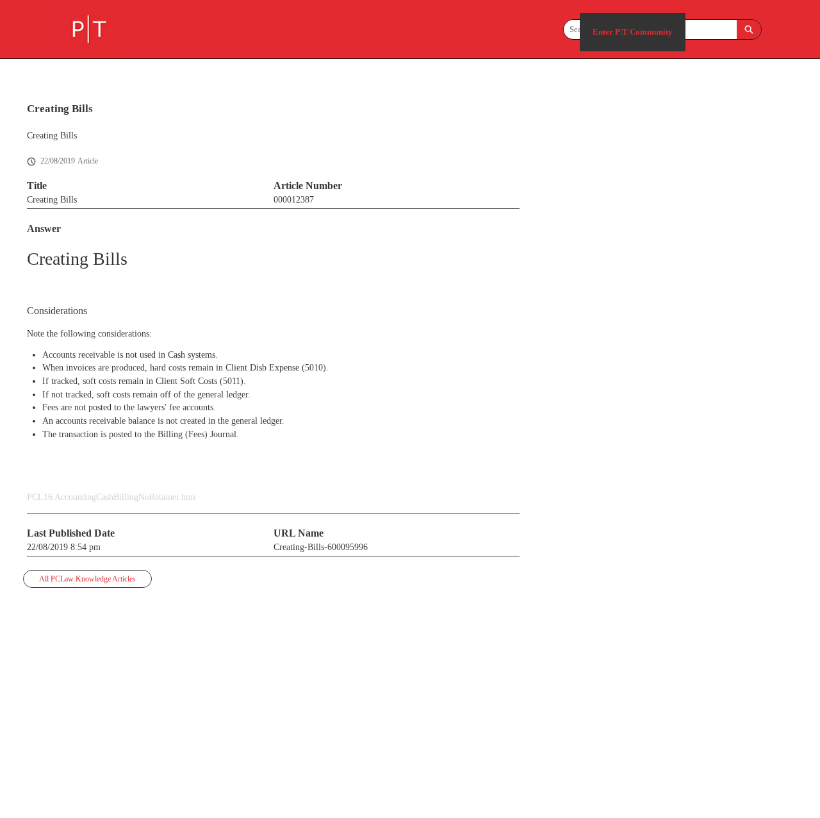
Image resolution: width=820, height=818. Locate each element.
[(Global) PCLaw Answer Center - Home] (89, 29)
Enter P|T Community (633, 32)
